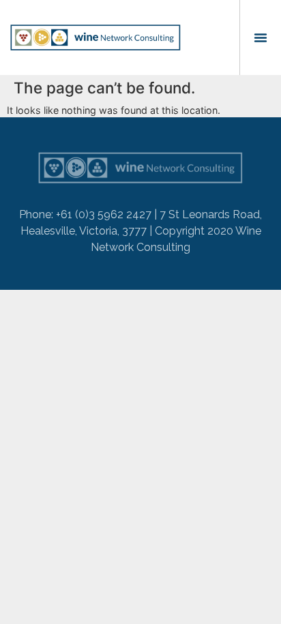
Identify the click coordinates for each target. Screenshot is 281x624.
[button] (260, 37)
